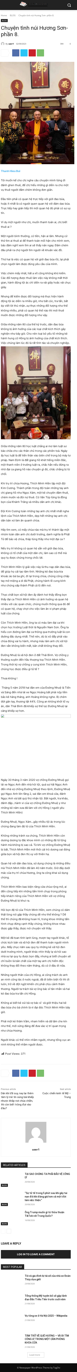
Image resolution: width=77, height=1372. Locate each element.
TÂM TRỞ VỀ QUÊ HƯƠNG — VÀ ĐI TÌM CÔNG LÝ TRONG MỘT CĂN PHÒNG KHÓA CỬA (47, 1339)
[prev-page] (3, 1231)
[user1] (3, 44)
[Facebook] (15, 52)
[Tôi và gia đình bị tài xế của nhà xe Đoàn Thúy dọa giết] (11, 1281)
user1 (11, 43)
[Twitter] (24, 52)
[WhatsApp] (40, 52)
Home (4, 15)
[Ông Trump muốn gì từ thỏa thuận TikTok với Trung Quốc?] (11, 1218)
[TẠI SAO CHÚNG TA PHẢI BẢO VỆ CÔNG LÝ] (11, 1179)
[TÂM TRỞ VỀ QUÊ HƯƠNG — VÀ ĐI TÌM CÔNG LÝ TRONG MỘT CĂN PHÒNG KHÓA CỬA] (11, 1341)
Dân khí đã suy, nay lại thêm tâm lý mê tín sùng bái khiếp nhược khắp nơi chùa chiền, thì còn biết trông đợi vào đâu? (17, 1101)
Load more (34, 1354)
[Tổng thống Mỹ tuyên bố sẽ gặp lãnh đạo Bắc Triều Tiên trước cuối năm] (11, 1301)
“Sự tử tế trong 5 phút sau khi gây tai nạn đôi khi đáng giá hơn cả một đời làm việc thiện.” (46, 1196)
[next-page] (9, 1231)
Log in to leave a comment (36, 1254)
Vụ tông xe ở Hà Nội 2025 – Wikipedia (46, 1315)
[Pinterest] (32, 52)
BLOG (13, 15)
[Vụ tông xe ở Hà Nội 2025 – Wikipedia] (11, 1321)
